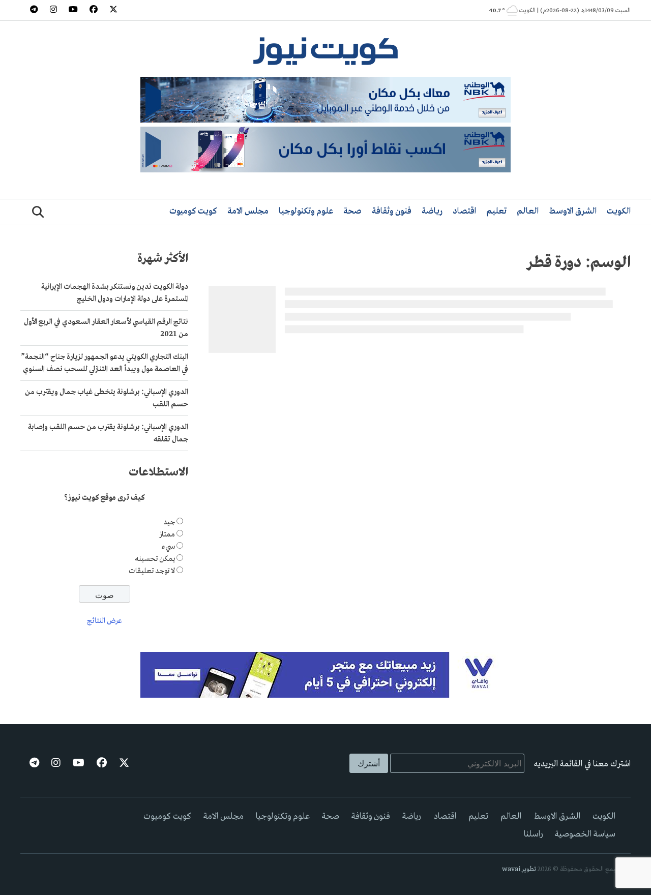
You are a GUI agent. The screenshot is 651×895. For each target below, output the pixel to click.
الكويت (619, 211)
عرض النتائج (104, 621)
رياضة (432, 211)
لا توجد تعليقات (152, 571)
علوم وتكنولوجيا (306, 211)
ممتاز (167, 534)
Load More (420, 373)
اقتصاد (464, 211)
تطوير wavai (519, 869)
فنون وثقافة (391, 211)
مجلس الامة (248, 211)
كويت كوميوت (193, 211)
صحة (352, 211)
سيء (168, 547)
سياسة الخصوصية (585, 834)
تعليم (496, 211)
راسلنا (533, 834)
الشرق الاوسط (573, 211)
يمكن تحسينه (155, 559)
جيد (169, 522)
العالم (528, 211)
